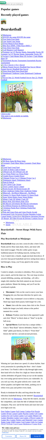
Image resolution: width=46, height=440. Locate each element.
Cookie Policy (5, 432)
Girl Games (38, 414)
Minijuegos (10, 223)
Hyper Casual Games (15, 414)
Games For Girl (7, 416)
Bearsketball (38, 396)
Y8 (7, 424)
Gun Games (23, 418)
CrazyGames (18, 424)
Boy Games (11, 420)
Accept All (37, 436)
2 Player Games (35, 418)
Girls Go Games (37, 422)
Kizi (32, 411)
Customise (8, 436)
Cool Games (25, 422)
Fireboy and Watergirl (24, 420)
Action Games (18, 416)
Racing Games (28, 414)
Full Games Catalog (23, 411)
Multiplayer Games (30, 424)
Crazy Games (38, 420)
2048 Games (15, 422)
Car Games (28, 416)
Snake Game (5, 422)
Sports (8, 225)
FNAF (3, 424)
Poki (11, 424)
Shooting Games (13, 418)
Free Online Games (8, 411)
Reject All (23, 436)
